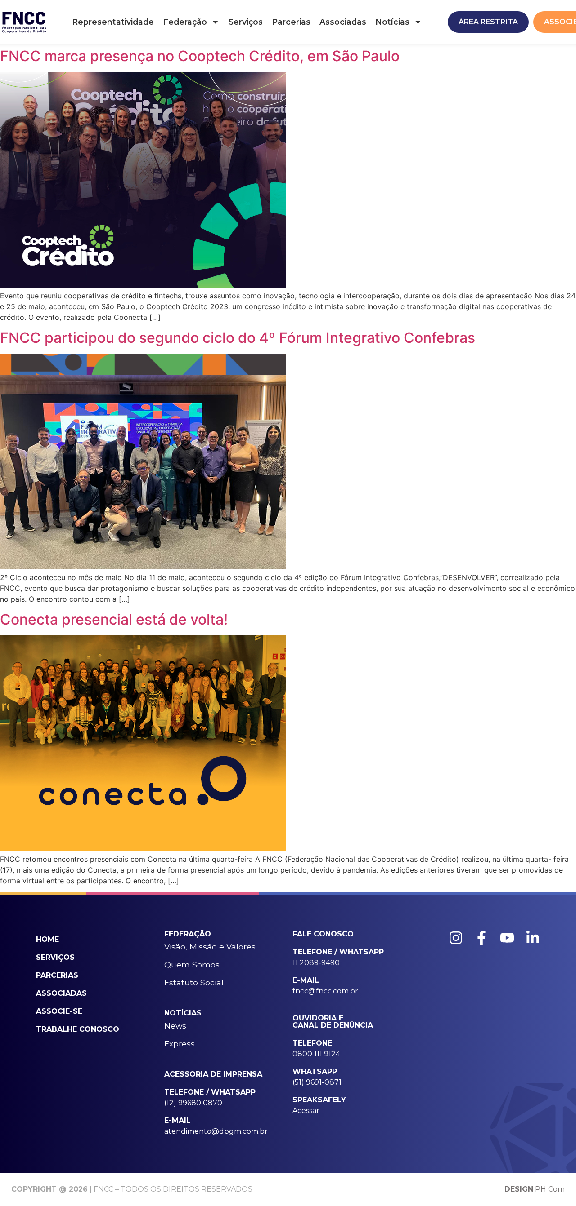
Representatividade (113, 22)
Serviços (246, 22)
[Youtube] (507, 938)
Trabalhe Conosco (77, 1029)
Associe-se (59, 1011)
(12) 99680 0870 (193, 1103)
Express (179, 1043)
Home (47, 939)
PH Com (534, 1189)
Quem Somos (192, 964)
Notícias (392, 22)
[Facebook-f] (481, 938)
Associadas (343, 22)
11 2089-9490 (316, 962)
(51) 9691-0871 (317, 1082)
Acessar (306, 1110)
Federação (185, 22)
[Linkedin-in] (533, 938)
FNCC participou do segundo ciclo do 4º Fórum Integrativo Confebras (237, 337)
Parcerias (291, 22)
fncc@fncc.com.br (325, 991)
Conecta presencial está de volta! (114, 619)
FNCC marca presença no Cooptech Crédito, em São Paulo (200, 56)
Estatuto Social (194, 982)
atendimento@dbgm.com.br (216, 1131)
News (175, 1025)
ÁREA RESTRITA (488, 22)
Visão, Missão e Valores (210, 946)
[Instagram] (456, 938)
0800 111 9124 (316, 1054)
